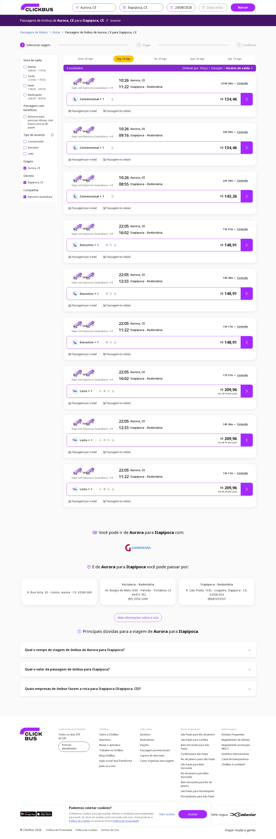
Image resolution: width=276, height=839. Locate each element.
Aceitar (192, 814)
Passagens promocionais (155, 750)
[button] (242, 83)
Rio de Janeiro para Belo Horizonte (195, 775)
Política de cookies (80, 821)
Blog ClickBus (107, 755)
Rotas (56, 32)
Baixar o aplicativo (109, 745)
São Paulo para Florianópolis (197, 791)
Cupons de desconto (152, 755)
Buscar (243, 7)
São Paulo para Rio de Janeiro (198, 734)
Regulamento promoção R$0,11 (236, 746)
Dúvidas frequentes (233, 734)
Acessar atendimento (69, 746)
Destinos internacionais (235, 754)
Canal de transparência (235, 759)
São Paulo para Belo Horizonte (192, 766)
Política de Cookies (87, 830)
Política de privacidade (126, 821)
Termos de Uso (110, 830)
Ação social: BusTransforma (115, 761)
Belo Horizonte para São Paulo (195, 746)
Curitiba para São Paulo (194, 754)
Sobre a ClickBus (109, 734)
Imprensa (105, 739)
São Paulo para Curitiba (194, 739)
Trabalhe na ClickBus (111, 750)
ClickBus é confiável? (233, 764)
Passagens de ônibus (34, 32)
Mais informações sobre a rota (138, 617)
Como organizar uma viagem (157, 761)
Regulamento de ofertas (236, 739)
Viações (144, 745)
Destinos (145, 734)
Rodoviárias (147, 739)
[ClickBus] (37, 7)
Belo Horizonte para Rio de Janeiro (196, 784)
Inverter (115, 20)
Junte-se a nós (107, 766)
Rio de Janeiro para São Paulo (198, 759)
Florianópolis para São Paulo (197, 796)
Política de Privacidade (59, 830)
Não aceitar (167, 814)
